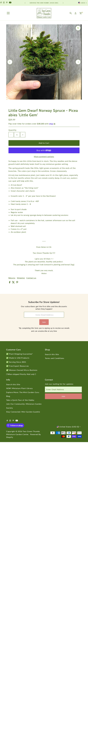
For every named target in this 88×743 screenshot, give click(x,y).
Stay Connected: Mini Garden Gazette (23, 412)
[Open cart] (80, 13)
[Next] (63, 2)
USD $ (83, 3)
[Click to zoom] (78, 28)
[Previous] (25, 2)
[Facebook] (1, 3)
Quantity (12, 130)
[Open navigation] (8, 13)
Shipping (21, 278)
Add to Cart (44, 143)
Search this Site (52, 354)
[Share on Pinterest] (17, 283)
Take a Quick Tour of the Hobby (20, 400)
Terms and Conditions (54, 358)
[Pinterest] (7, 3)
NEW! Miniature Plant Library (19, 388)
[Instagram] (4, 3)
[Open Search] (71, 13)
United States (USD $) (69, 427)
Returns (11, 278)
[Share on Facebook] (10, 283)
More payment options (44, 156)
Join (44, 322)
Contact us (31, 278)
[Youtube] (10, 3)
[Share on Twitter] (13, 283)
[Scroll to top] (83, 736)
